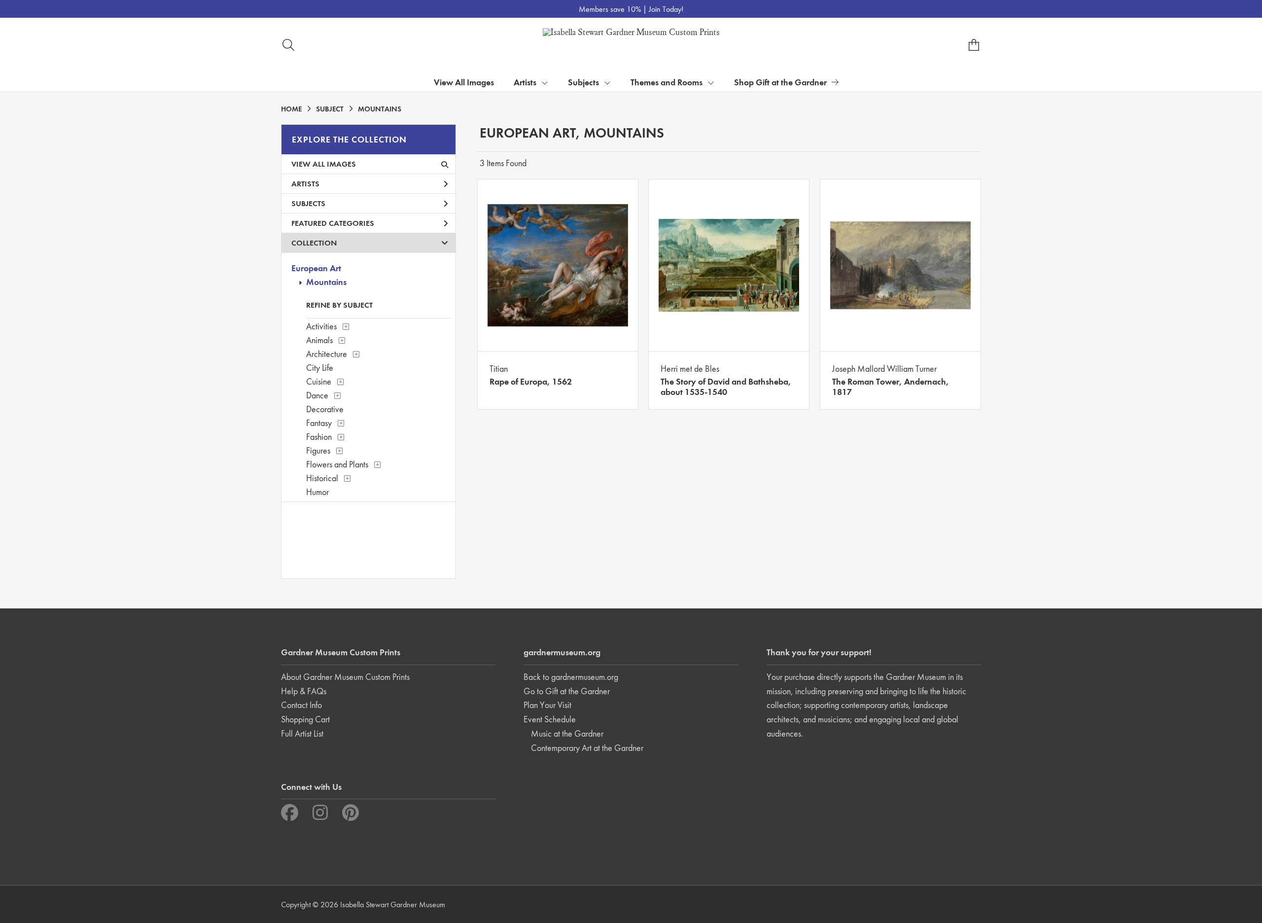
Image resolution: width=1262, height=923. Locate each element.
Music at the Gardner (567, 733)
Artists (305, 183)
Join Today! (666, 9)
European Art (316, 268)
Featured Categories (332, 223)
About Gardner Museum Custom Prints (345, 676)
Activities (321, 326)
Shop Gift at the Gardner (780, 82)
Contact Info (301, 704)
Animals (319, 340)
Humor (317, 491)
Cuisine (318, 381)
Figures (318, 450)
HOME (291, 109)
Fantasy (319, 422)
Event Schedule (550, 719)
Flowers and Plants (337, 464)
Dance (317, 395)
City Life (319, 367)
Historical (322, 478)
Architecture (326, 353)
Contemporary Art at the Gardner (587, 747)
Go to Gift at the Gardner (567, 691)
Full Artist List (302, 733)
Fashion (319, 436)
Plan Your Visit (547, 704)
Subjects (308, 203)
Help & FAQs (303, 691)
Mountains (326, 281)
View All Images (464, 82)
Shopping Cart (305, 719)
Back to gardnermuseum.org (571, 676)
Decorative (325, 409)
